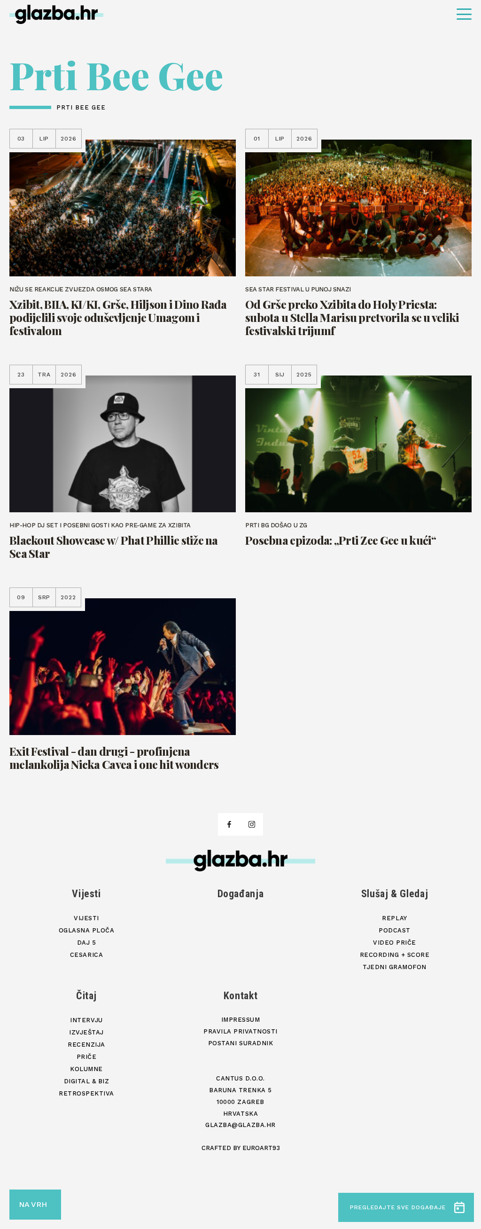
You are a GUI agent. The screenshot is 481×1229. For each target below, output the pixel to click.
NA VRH (33, 1204)
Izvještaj (86, 1032)
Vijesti (86, 894)
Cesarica (86, 954)
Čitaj (86, 996)
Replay (394, 918)
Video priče (394, 942)
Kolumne (86, 1068)
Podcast (395, 930)
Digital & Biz (86, 1081)
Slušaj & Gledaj (394, 894)
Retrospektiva (86, 1093)
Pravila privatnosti (240, 1031)
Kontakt (241, 996)
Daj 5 (86, 942)
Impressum (240, 1019)
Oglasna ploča (87, 930)
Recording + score (395, 954)
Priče (87, 1056)
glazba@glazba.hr (240, 1124)
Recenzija (86, 1044)
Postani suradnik (240, 1043)
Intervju (86, 1020)
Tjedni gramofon (395, 967)
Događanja (240, 894)
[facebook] (229, 824)
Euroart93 (261, 1147)
